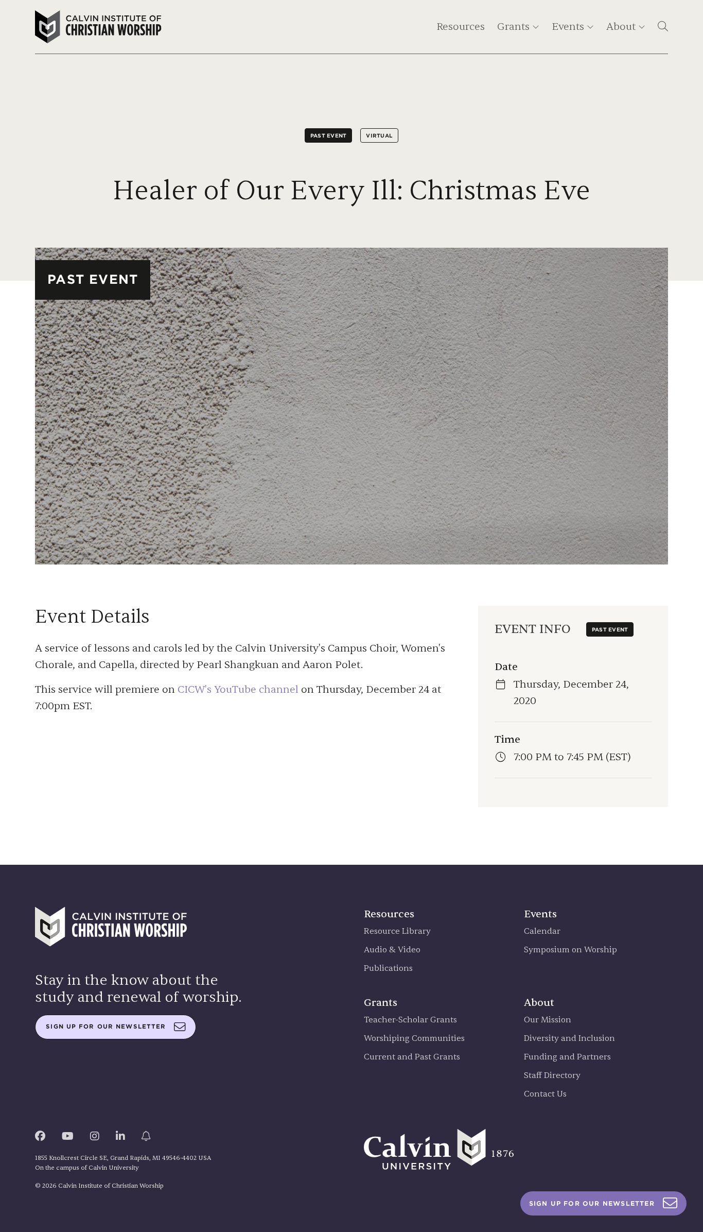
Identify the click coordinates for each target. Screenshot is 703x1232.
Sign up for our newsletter (106, 1026)
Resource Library (397, 931)
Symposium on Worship (570, 950)
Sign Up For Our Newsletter (592, 1203)
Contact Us (545, 1094)
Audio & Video (392, 950)
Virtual (379, 135)
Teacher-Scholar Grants (410, 1020)
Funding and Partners (567, 1057)
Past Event (328, 135)
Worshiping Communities (414, 1038)
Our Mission (547, 1020)
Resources (460, 26)
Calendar (542, 931)
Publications (388, 968)
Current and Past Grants (412, 1057)
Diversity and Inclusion (569, 1038)
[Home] (98, 26)
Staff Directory (552, 1076)
